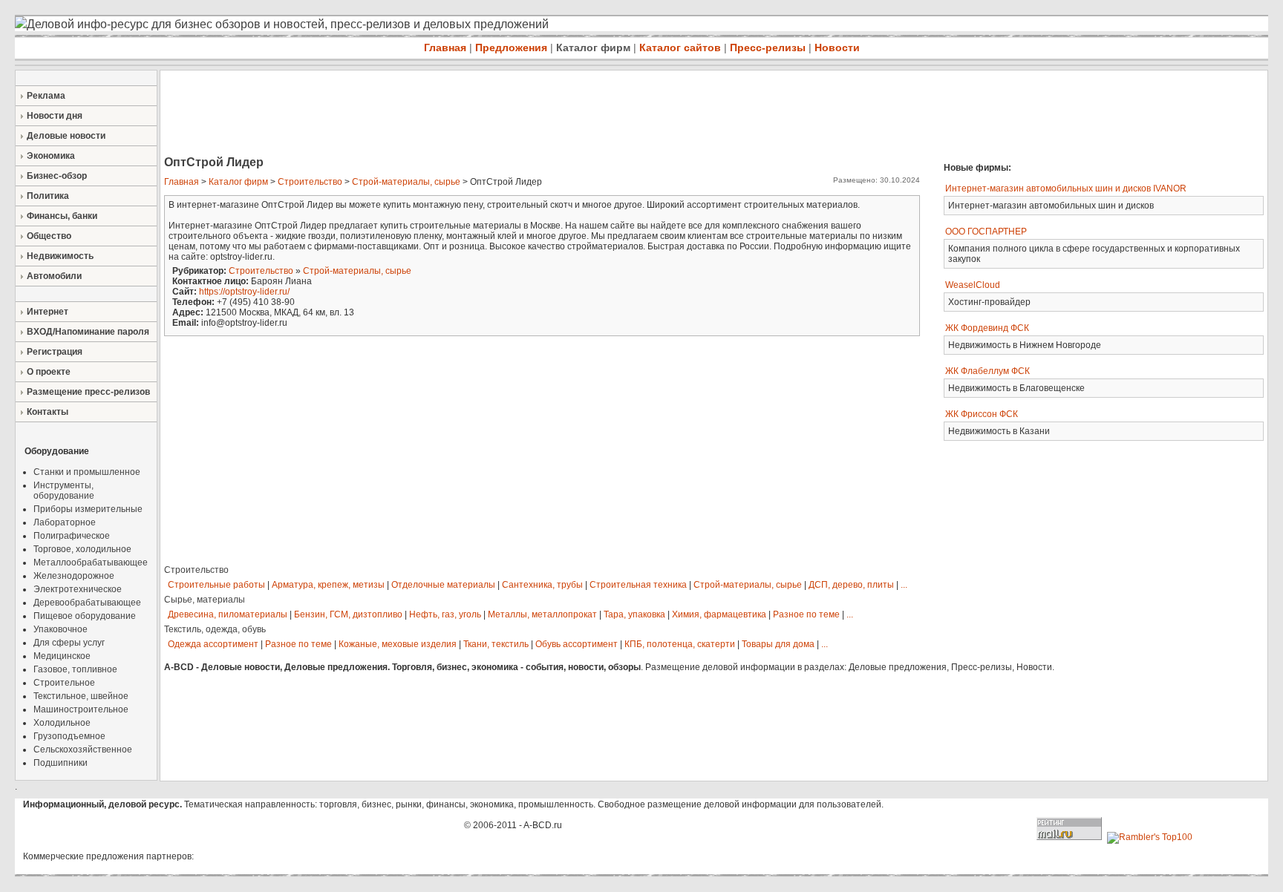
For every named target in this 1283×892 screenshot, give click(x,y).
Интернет (47, 311)
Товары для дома (778, 644)
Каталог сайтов (680, 47)
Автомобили (54, 276)
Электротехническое (77, 589)
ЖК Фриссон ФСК (981, 414)
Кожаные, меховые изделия (398, 644)
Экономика (51, 156)
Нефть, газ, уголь (445, 614)
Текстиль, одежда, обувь (215, 629)
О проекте (49, 372)
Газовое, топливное (75, 669)
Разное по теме (806, 614)
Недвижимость (60, 256)
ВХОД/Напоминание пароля (88, 332)
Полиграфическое (71, 536)
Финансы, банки (62, 216)
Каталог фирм (593, 47)
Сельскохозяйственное (82, 749)
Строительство (310, 182)
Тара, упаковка (634, 614)
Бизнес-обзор (57, 176)
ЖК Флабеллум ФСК (987, 371)
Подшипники (60, 763)
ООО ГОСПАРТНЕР (986, 231)
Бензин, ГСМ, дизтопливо (348, 614)
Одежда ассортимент (213, 644)
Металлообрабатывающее (90, 562)
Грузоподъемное (69, 736)
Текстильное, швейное (80, 696)
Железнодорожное (73, 576)
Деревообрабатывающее (87, 602)
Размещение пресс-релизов (88, 392)
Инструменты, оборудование (63, 490)
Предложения (511, 47)
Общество (49, 236)
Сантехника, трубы (542, 585)
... (904, 585)
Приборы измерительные (88, 509)
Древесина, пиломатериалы (227, 614)
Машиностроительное (80, 709)
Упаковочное (60, 629)
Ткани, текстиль (496, 644)
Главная (445, 47)
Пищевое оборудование (84, 616)
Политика (48, 196)
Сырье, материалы (204, 599)
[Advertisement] (430, 114)
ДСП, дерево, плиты (851, 585)
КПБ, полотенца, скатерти (679, 644)
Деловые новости (66, 136)
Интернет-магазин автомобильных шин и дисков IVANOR (1065, 188)
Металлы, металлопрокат (542, 614)
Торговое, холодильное (82, 549)
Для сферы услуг (69, 642)
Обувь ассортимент (576, 644)
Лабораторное (64, 522)
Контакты (47, 412)
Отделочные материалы (443, 585)
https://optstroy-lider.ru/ (244, 291)
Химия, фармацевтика (719, 614)
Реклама (46, 96)
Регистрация (54, 352)
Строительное (64, 683)
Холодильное (62, 723)
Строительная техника (638, 585)
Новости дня (54, 116)
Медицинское (62, 656)
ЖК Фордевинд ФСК (987, 328)
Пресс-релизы (768, 47)
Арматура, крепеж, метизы (328, 585)
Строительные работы (216, 585)
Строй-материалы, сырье (406, 182)
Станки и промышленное (86, 472)
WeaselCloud (972, 285)
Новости (837, 47)
